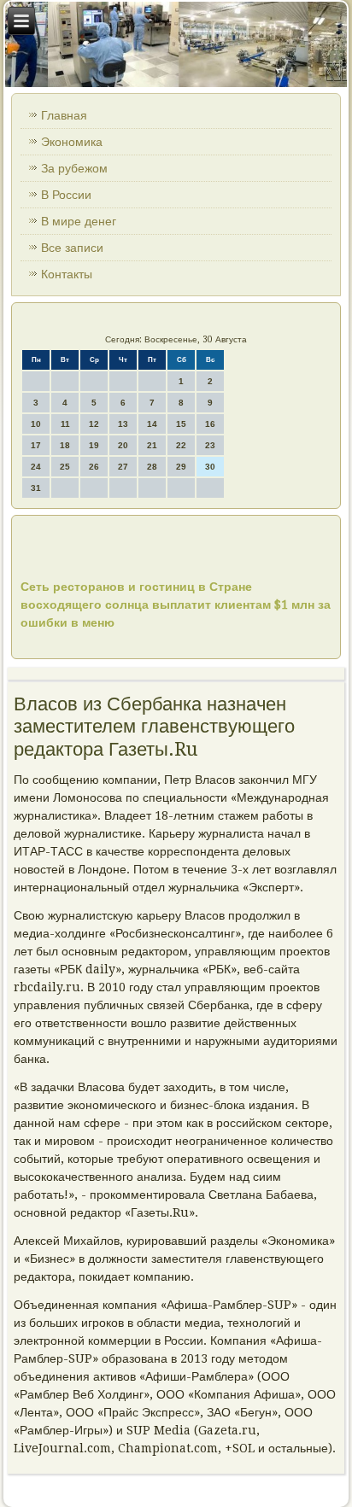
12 (94, 424)
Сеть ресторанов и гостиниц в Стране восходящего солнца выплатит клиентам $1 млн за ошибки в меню (176, 604)
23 (210, 445)
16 (210, 424)
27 (123, 466)
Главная (64, 115)
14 (152, 424)
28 (152, 466)
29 (181, 466)
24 (36, 466)
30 (210, 466)
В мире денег (78, 221)
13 (123, 424)
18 (65, 445)
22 (181, 445)
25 (65, 466)
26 (94, 466)
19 (94, 445)
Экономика (72, 142)
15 (181, 424)
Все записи (72, 247)
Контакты (66, 274)
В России (66, 195)
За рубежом (74, 168)
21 (152, 445)
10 (36, 424)
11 (65, 424)
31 (36, 488)
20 (123, 445)
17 (36, 445)
